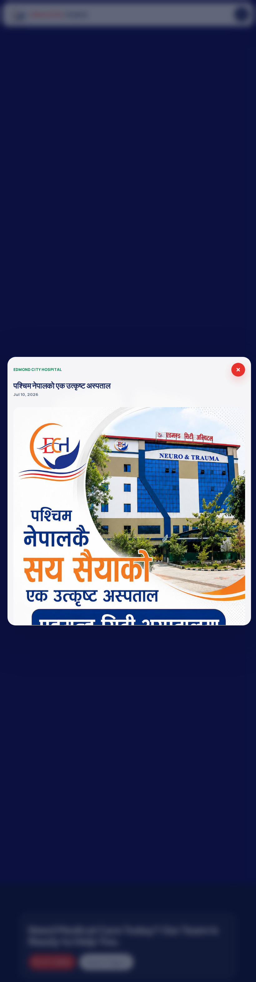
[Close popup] (238, 370)
